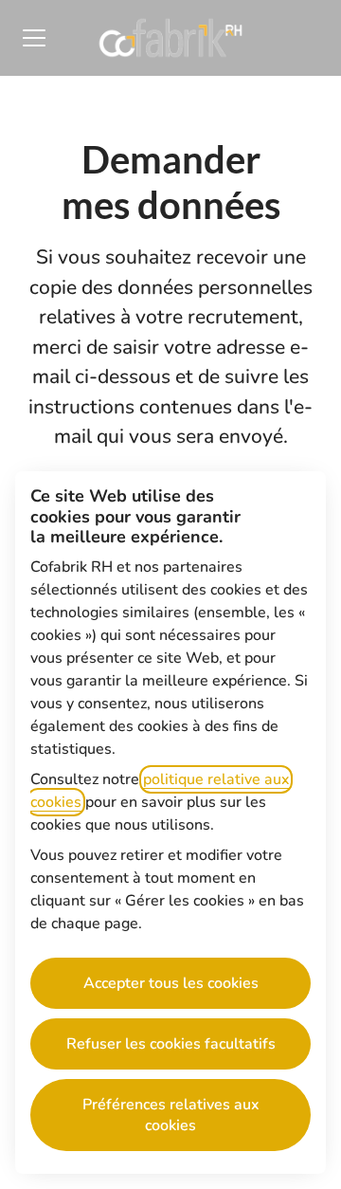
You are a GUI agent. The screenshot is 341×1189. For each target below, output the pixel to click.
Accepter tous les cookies (171, 983)
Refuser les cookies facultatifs (171, 1044)
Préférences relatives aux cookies (171, 1115)
